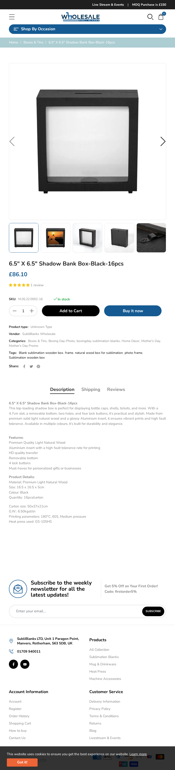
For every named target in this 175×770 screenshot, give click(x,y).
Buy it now (133, 311)
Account (15, 701)
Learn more (138, 754)
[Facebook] (13, 664)
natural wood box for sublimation (99, 353)
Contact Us (17, 738)
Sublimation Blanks (104, 657)
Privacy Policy (100, 709)
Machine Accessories (105, 678)
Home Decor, (131, 341)
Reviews (116, 389)
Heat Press (97, 671)
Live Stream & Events (108, 5)
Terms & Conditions (104, 716)
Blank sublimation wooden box (41, 353)
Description (62, 389)
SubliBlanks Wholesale (38, 334)
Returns (95, 723)
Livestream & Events (105, 738)
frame (69, 353)
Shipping (90, 389)
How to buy (18, 730)
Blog (92, 730)
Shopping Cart (20, 723)
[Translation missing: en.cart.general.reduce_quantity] (14, 311)
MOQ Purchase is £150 (149, 5)
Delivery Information (104, 701)
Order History (19, 716)
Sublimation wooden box (27, 357)
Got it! (22, 762)
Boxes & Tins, (37, 341)
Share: (14, 366)
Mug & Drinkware (102, 664)
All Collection (99, 649)
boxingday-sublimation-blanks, (99, 341)
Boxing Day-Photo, (62, 341)
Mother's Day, (151, 341)
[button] (150, 16)
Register (15, 709)
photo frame (133, 353)
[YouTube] (24, 664)
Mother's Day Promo (23, 346)
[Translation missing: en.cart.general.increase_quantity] (31, 311)
